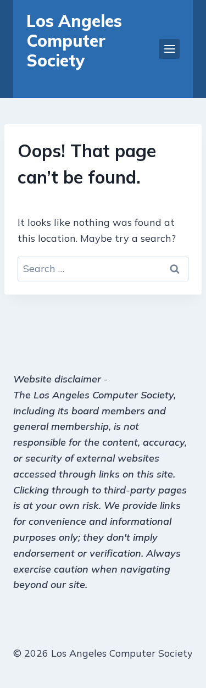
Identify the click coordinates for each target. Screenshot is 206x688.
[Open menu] (169, 48)
